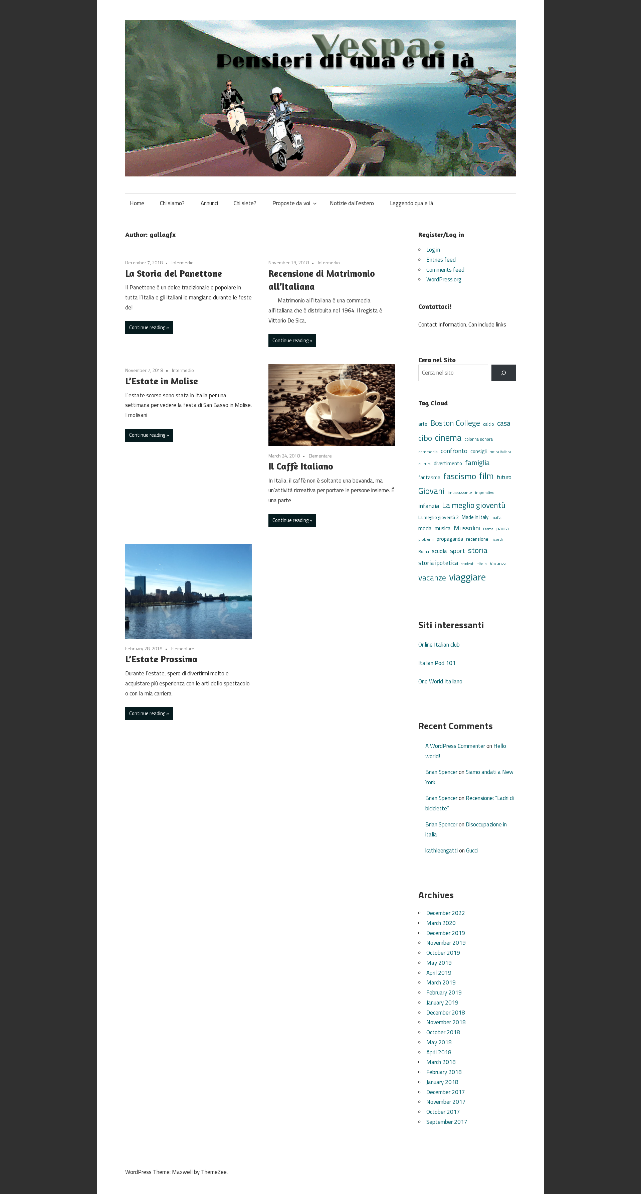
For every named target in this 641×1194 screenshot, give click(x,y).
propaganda (450, 539)
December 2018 (445, 1012)
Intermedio (183, 262)
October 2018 (443, 1032)
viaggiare (467, 576)
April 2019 (438, 972)
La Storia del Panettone (173, 273)
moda (425, 528)
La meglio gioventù (473, 505)
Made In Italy (475, 517)
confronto (454, 450)
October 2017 (443, 1111)
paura (502, 528)
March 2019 (441, 982)
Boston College (455, 423)
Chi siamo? (172, 203)
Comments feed (445, 269)
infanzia (428, 505)
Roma (423, 551)
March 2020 (441, 923)
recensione (477, 538)
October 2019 (443, 952)
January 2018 (442, 1082)
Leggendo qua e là (411, 203)
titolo (482, 563)
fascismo (459, 476)
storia (477, 550)
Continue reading (147, 327)
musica (443, 528)
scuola (439, 551)
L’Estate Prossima (161, 659)
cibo (425, 438)
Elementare (320, 455)
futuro (504, 477)
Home (137, 203)
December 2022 (445, 913)
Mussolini (467, 528)
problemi (426, 539)
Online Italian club (439, 644)
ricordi (497, 539)
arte (422, 424)
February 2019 (444, 992)
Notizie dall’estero (352, 203)
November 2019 (446, 942)
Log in (433, 249)
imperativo (484, 493)
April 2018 (438, 1052)
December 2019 (445, 933)
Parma (488, 529)
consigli (478, 451)
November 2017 (446, 1101)
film (486, 476)
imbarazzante (460, 493)
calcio (488, 424)
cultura (424, 463)
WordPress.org (443, 279)
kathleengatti (441, 850)
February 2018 (444, 1072)
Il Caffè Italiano (300, 466)
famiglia (477, 462)
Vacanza (498, 563)
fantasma (429, 477)
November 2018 (446, 1022)
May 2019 (439, 962)
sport (457, 551)
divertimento (448, 463)
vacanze (432, 577)
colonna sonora (478, 439)
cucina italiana (500, 451)
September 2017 (446, 1121)
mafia (496, 517)
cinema (448, 437)
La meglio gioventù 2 (438, 517)
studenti (467, 563)
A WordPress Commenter (455, 746)
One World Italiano (440, 681)
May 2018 (439, 1042)
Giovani (431, 491)
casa (503, 423)
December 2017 (445, 1092)
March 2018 (441, 1062)
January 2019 (442, 1002)
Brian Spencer (441, 772)
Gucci (472, 850)
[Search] (503, 373)
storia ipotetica (438, 562)
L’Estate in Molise (161, 381)
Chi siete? (245, 203)
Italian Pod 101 (437, 663)
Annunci (209, 203)
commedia (428, 452)
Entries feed (441, 259)
